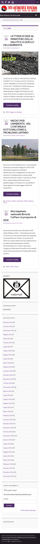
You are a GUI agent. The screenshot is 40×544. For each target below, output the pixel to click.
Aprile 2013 (7, 407)
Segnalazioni (15, 48)
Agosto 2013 (7, 391)
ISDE (7, 112)
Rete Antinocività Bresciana (10, 15)
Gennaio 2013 (8, 419)
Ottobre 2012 (8, 432)
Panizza (30, 201)
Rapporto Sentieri (16, 112)
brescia (8, 201)
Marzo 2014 (7, 363)
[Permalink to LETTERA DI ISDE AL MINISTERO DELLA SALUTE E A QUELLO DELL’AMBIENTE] (20, 63)
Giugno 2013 (7, 399)
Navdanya (8, 48)
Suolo (20, 223)
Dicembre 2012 (8, 423)
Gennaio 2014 (8, 371)
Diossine (20, 201)
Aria (17, 223)
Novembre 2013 (8, 379)
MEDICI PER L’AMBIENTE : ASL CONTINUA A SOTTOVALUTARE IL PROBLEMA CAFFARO (17, 126)
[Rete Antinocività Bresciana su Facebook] (6, 1)
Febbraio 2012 (8, 464)
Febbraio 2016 (8, 322)
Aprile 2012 (7, 456)
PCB (4, 203)
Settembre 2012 (8, 436)
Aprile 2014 (7, 359)
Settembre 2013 (8, 387)
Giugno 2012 (7, 448)
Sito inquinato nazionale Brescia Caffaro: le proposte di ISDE (19, 216)
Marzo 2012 (7, 460)
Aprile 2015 (7, 338)
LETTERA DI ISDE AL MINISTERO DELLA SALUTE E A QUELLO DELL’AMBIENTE (18, 40)
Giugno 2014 (7, 351)
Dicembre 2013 (8, 375)
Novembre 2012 (8, 428)
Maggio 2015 (7, 334)
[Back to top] (35, 539)
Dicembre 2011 (8, 472)
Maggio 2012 (7, 452)
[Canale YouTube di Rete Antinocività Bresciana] (13, 1)
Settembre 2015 (8, 330)
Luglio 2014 (7, 347)
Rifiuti (13, 135)
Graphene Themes (16, 541)
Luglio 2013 (7, 395)
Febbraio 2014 (8, 367)
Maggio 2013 (7, 403)
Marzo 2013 (7, 411)
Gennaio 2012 (8, 468)
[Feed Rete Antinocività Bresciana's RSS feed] (3, 1)
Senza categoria (20, 135)
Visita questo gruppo (28, 510)
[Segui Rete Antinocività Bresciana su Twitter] (9, 1)
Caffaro (14, 201)
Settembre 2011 (8, 476)
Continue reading (12, 105)
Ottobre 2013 (8, 383)
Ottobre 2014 (8, 342)
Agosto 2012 (7, 440)
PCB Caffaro (14, 267)
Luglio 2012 (7, 444)
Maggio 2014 (7, 355)
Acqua (14, 223)
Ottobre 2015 (8, 326)
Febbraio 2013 (8, 415)
